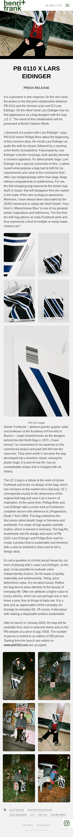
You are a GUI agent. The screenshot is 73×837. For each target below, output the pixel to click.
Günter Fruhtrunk (40, 810)
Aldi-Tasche (16, 810)
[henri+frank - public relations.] (14, 5)
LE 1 (32, 815)
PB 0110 (43, 815)
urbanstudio (43, 830)
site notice (28, 825)
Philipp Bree (58, 815)
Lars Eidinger (18, 815)
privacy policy (43, 825)
